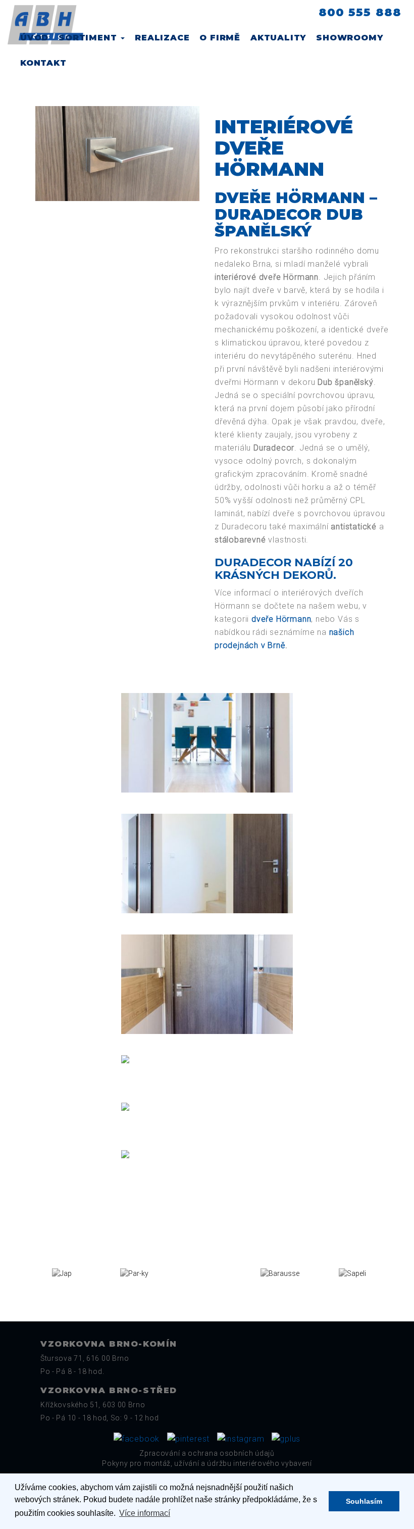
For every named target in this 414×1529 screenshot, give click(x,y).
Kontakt (43, 63)
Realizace (162, 37)
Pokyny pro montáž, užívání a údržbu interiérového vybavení (207, 1463)
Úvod (34, 37)
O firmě (219, 37)
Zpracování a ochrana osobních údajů (207, 1453)
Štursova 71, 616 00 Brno (84, 1358)
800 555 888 (360, 12)
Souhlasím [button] (364, 1501)
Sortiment (89, 37)
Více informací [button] (144, 1513)
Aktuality (278, 37)
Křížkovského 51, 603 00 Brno (92, 1405)
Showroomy (349, 37)
